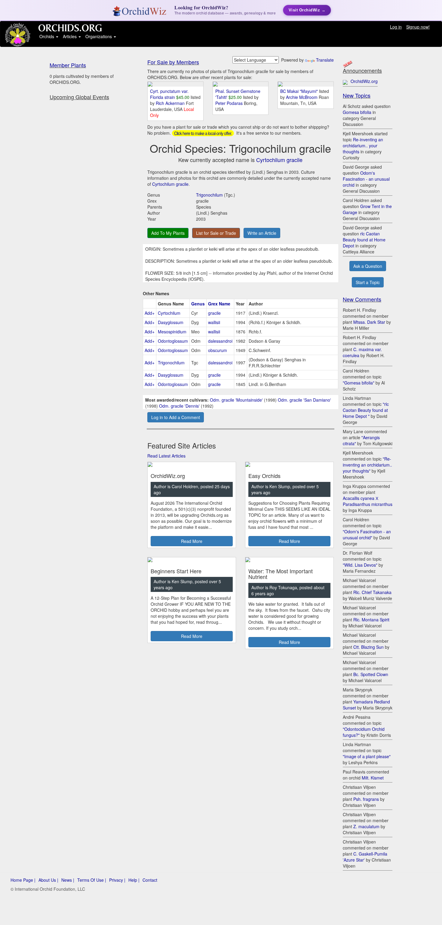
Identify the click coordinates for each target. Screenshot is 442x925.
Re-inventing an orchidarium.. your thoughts (363, 145)
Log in (396, 27)
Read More (191, 541)
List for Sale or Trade (216, 233)
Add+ (150, 313)
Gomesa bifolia (357, 112)
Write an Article (261, 233)
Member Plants (68, 65)
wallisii (214, 322)
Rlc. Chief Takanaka (372, 592)
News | (67, 880)
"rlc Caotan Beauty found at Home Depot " (366, 410)
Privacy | (117, 880)
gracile (214, 313)
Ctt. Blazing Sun (368, 647)
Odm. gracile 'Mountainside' (236, 400)
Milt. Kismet (373, 778)
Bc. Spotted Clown (370, 674)
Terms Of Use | (91, 880)
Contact (150, 880)
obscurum (217, 350)
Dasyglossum (170, 322)
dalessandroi (220, 341)
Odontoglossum (173, 341)
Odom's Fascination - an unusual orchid (366, 179)
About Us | (48, 880)
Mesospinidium (172, 332)
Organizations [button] (99, 36)
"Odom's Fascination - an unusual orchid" (367, 534)
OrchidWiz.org (364, 81)
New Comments (362, 299)
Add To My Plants (168, 233)
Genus (198, 304)
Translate (325, 60)
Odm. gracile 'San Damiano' (304, 400)
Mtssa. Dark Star (369, 322)
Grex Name (219, 304)
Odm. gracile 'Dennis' (179, 406)
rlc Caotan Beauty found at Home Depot (364, 240)
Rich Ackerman (171, 103)
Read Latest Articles (166, 456)
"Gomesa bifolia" (358, 383)
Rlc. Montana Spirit (371, 620)
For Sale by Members (173, 62)
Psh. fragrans (366, 799)
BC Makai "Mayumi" (299, 91)
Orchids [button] (47, 36)
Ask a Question (367, 266)
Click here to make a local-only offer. (203, 133)
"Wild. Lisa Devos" (360, 565)
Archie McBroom (302, 97)
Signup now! (418, 27)
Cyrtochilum (169, 313)
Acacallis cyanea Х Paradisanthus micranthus (367, 501)
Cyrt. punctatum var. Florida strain (169, 94)
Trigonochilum (209, 195)
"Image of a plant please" (367, 756)
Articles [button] (70, 36)
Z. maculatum (366, 826)
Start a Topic (368, 282)
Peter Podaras (229, 103)
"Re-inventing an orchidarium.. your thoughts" (367, 465)
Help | (134, 880)
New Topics (356, 95)
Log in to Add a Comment (175, 417)
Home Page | (23, 880)
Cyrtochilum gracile (279, 160)
